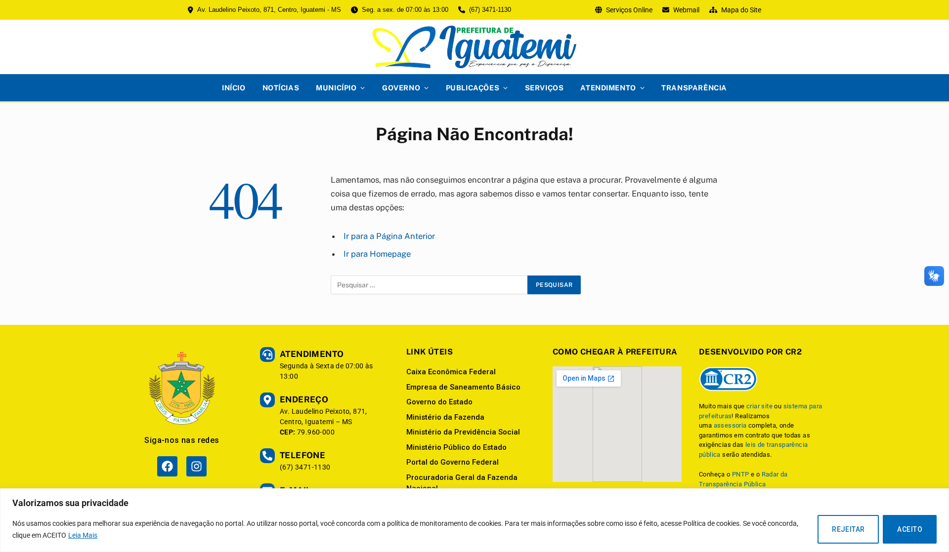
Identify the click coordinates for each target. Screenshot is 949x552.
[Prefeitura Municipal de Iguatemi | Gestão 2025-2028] (474, 47)
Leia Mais (82, 535)
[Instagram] (196, 466)
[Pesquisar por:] (429, 285)
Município (336, 87)
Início (233, 87)
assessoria (730, 425)
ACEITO (909, 529)
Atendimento (608, 87)
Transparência (694, 87)
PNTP (740, 474)
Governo (401, 87)
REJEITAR (848, 529)
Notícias (281, 87)
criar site (759, 406)
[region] (474, 520)
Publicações (472, 87)
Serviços (544, 87)
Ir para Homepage (377, 254)
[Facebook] (167, 466)
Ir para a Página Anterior (389, 236)
